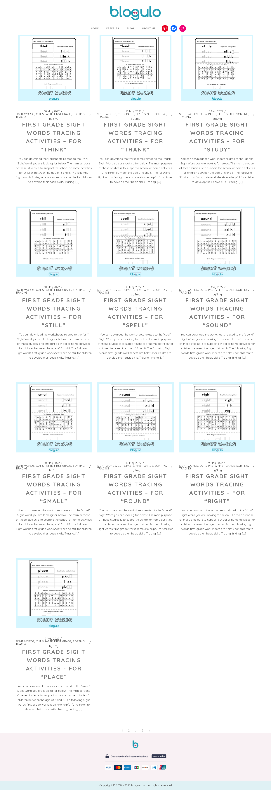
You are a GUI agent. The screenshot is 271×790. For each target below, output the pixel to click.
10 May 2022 (52, 111)
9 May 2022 (215, 463)
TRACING (21, 117)
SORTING (79, 114)
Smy (53, 119)
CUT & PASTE (44, 114)
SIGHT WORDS (25, 114)
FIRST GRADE (62, 114)
